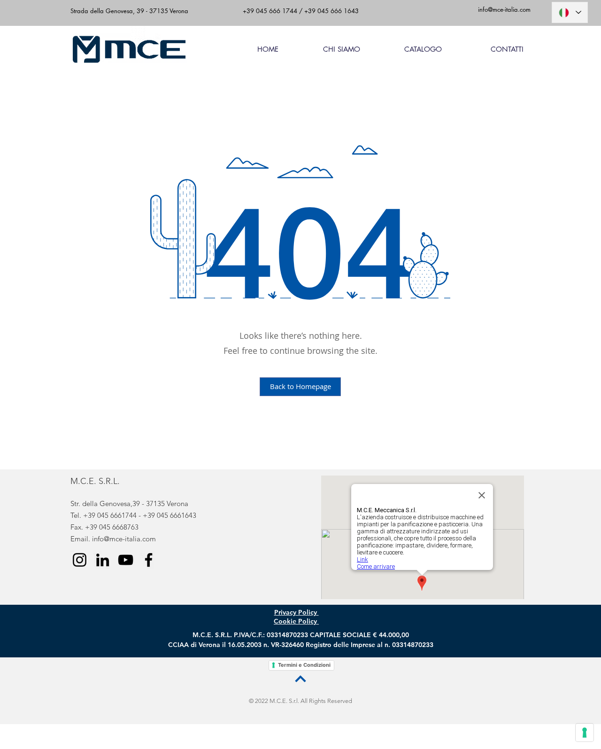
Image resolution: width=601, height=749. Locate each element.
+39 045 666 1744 (270, 11)
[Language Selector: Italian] (570, 12)
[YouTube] (125, 560)
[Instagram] (79, 560)
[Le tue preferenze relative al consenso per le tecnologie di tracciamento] (584, 732)
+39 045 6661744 (110, 515)
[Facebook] (148, 560)
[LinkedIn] (102, 560)
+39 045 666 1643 (330, 11)
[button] (408, 49)
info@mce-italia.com (124, 538)
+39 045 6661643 (169, 515)
